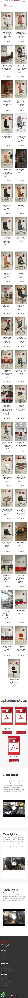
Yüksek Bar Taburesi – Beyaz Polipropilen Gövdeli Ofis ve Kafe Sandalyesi (7, 478)
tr (1, 1)
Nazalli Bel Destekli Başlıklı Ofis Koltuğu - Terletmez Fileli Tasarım (7, 444)
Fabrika (2, 953)
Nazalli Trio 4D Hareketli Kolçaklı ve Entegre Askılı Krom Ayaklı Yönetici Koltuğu (21, 68)
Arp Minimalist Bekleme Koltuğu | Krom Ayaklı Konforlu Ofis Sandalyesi (21, 511)
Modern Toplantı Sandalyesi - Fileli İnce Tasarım (21, 307)
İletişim (2, 959)
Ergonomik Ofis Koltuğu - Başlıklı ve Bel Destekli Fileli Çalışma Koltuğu (7, 339)
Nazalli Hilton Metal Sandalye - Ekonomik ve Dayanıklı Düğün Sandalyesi (14, 681)
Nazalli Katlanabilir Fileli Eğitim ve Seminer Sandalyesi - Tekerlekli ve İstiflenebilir (7, 373)
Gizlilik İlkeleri (3, 977)
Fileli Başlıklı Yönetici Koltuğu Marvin (21, 170)
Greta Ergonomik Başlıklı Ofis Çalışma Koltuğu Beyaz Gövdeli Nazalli (21, 34)
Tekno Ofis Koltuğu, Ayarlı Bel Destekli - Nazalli (21, 239)
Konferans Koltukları (21, 727)
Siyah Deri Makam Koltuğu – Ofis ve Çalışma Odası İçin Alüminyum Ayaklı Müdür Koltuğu (7, 240)
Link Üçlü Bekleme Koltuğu (21, 611)
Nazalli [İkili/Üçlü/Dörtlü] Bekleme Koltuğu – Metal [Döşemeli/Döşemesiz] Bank (7, 614)
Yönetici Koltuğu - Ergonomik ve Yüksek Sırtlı (21, 205)
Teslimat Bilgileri (4, 983)
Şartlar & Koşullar (4, 979)
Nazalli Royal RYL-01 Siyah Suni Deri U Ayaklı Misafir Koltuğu (7, 544)
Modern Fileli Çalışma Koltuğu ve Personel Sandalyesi (7, 307)
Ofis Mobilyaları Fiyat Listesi (14, 757)
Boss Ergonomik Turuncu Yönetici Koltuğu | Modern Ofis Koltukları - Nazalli (21, 102)
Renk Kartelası (4, 955)
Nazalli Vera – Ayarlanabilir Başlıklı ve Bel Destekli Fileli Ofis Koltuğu (21, 339)
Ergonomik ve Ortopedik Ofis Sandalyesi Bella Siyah (21, 274)
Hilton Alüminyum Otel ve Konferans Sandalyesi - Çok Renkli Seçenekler (21, 648)
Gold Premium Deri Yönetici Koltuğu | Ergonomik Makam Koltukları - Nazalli (7, 34)
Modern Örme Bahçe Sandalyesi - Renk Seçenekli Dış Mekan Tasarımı (7, 511)
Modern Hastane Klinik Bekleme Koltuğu (7, 648)
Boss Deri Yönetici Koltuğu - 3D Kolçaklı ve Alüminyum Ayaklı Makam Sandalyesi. (7, 67)
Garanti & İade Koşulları (6, 981)
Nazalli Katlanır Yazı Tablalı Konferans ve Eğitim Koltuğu (21, 372)
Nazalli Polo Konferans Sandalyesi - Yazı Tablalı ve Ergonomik (21, 407)
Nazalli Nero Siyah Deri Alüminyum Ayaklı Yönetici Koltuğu (7, 206)
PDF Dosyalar (4, 957)
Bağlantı (24, 1)
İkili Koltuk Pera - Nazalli (21, 543)
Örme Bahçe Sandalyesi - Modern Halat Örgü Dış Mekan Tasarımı (21, 478)
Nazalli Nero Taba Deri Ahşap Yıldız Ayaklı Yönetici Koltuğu (7, 274)
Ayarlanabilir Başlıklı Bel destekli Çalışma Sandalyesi (7, 136)
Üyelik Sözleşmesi (4, 985)
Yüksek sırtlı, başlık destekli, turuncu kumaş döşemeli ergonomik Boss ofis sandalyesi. (7, 172)
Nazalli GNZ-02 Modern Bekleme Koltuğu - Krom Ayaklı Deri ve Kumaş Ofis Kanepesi (21, 578)
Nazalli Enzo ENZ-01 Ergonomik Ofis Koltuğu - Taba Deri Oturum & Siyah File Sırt (7, 102)
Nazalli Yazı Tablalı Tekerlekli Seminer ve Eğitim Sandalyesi (21, 444)
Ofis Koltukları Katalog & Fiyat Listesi (7, 728)
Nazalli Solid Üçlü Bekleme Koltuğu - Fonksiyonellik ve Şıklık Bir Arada (7, 577)
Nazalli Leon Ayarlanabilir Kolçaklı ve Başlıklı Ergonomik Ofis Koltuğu (21, 137)
